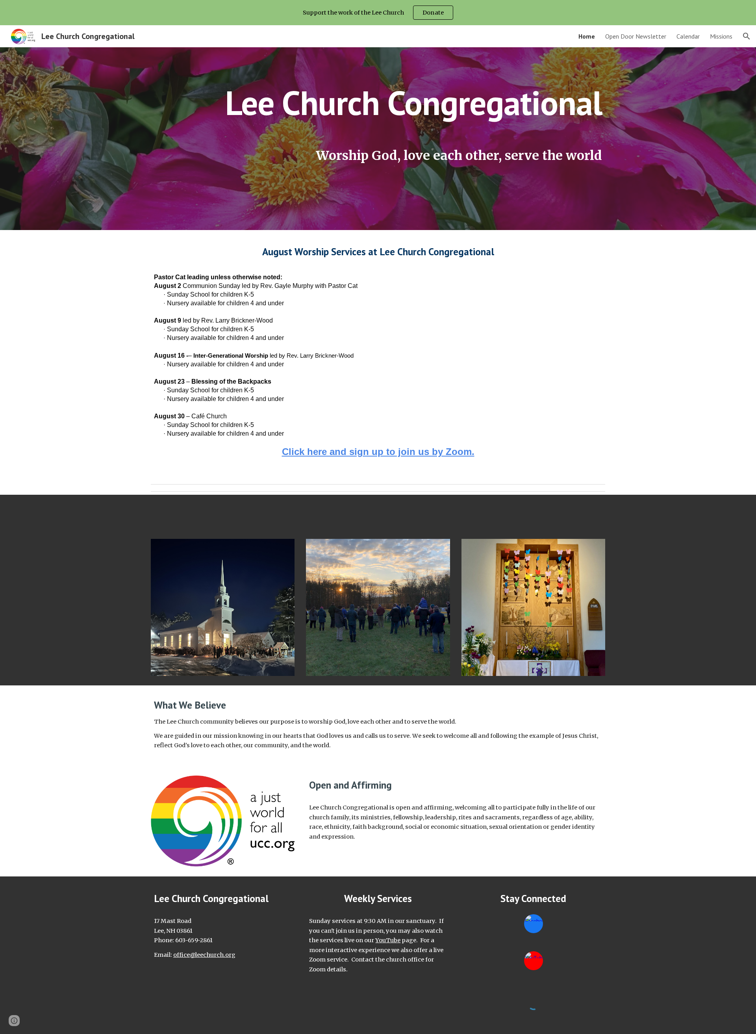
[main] (378, 126)
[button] (746, 36)
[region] (378, 12)
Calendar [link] (688, 36)
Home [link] (586, 36)
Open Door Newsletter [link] (635, 36)
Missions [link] (721, 36)
